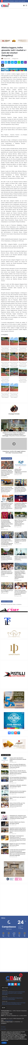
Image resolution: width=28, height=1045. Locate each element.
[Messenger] (15, 62)
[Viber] (25, 62)
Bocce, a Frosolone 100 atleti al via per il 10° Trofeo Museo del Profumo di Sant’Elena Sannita (18, 766)
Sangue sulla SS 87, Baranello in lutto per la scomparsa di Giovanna (6, 558)
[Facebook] (2, 62)
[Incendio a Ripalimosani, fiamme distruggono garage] (5, 823)
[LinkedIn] (9, 62)
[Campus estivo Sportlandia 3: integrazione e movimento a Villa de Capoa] (21, 464)
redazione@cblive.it (9, 1020)
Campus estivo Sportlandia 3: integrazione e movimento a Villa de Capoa (18, 759)
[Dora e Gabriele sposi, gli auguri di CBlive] (7, 585)
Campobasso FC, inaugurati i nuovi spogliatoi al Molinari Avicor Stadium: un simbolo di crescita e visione (18, 817)
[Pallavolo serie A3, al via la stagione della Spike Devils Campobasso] (21, 551)
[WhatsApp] (19, 62)
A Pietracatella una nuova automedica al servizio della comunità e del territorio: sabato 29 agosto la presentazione (7, 506)
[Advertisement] (14, 23)
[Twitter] (5, 62)
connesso (8, 604)
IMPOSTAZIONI (4, 1040)
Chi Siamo (3, 1026)
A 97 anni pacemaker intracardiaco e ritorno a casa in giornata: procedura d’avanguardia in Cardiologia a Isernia (7, 542)
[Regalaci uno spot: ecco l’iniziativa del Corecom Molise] (5, 845)
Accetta (4, 1042)
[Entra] (24, 5)
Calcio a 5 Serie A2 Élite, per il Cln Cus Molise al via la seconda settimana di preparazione (17, 804)
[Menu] (26, 5)
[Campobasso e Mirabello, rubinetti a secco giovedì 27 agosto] (21, 534)
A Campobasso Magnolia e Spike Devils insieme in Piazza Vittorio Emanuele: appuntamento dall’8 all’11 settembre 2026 (21, 506)
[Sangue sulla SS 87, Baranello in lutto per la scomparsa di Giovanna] (7, 551)
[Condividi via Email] (2, 65)
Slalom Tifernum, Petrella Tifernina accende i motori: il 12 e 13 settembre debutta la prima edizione (20, 522)
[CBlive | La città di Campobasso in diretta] (5, 5)
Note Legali (3, 1028)
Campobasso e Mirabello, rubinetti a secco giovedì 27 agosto (20, 541)
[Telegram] (22, 62)
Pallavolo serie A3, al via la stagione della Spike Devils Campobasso (21, 558)
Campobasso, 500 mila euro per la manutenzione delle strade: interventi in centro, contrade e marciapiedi (7, 473)
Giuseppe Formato (6, 58)
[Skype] (12, 62)
